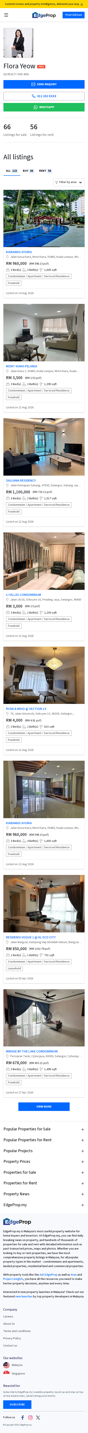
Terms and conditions (17, 1331)
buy (28, 171)
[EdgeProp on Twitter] (38, 1417)
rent (45, 171)
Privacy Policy (12, 1338)
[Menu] (6, 15)
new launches (23, 1296)
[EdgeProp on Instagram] (30, 1417)
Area (73, 1275)
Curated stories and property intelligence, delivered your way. (42, 4)
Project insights (13, 1279)
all (11, 171)
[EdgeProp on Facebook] (23, 1417)
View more (44, 1107)
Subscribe (17, 1404)
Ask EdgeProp (48, 1275)
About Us (9, 1324)
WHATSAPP (46, 107)
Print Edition (73, 15)
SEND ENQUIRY (47, 84)
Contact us (10, 1346)
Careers (8, 1316)
